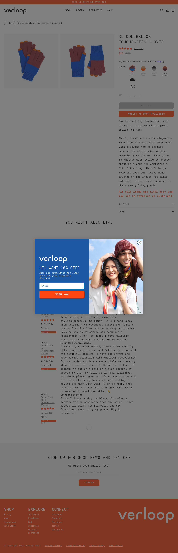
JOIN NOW (62, 294)
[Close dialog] (139, 242)
